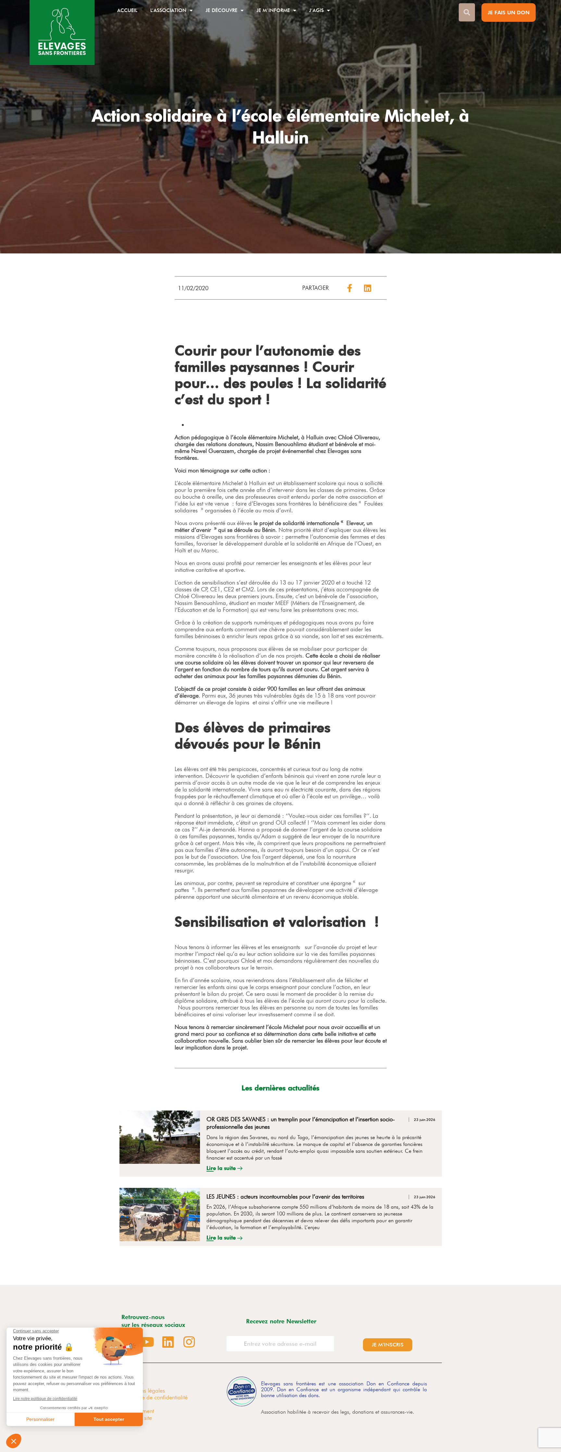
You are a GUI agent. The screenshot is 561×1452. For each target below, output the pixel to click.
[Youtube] (147, 1341)
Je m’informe (273, 10)
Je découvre (221, 10)
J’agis (316, 10)
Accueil (127, 10)
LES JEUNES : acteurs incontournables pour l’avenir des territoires (285, 1196)
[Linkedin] (168, 1341)
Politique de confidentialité (156, 1397)
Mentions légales (144, 1390)
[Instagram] (189, 1341)
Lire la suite (221, 1168)
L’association (168, 10)
